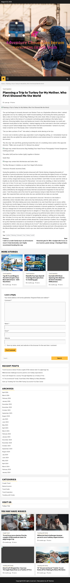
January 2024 (6, 472)
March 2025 (5, 431)
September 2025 (7, 413)
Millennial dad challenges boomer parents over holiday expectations (22, 373)
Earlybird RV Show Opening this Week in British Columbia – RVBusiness (56, 278)
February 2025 (6, 434)
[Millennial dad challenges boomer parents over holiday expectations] (52, 522)
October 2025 (6, 410)
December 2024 (7, 440)
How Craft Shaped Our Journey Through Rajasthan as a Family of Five (23, 376)
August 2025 (6, 416)
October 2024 (6, 446)
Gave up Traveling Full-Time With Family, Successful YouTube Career (22, 381)
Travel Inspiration (7, 89)
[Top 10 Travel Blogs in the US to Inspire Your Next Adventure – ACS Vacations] (12, 263)
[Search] (67, 79)
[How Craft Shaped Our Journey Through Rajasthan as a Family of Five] (17, 555)
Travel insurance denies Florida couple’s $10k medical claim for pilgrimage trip (25, 370)
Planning (13, 235)
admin (13, 102)
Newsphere (41, 581)
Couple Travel (6, 483)
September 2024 (7, 449)
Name (7, 323)
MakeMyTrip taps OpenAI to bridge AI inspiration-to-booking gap (35, 278)
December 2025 (7, 404)
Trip (24, 235)
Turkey (28, 235)
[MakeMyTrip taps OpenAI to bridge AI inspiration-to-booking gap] (35, 263)
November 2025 (7, 407)
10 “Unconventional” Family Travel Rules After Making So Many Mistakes (23, 378)
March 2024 (5, 466)
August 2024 (6, 452)
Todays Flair (6, 506)
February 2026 (6, 398)
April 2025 (5, 428)
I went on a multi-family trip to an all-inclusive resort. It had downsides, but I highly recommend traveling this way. (18, 242)
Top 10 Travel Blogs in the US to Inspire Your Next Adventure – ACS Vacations (11, 278)
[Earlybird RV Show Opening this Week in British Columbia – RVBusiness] (58, 263)
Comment (8, 300)
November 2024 (7, 443)
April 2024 (5, 463)
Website (7, 338)
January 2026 (6, 401)
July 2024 (5, 455)
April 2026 (5, 392)
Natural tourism (7, 486)
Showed (19, 235)
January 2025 (6, 437)
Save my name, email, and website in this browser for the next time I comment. (32, 345)
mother (8, 235)
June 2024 (5, 457)
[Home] (3, 79)
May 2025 (5, 425)
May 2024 (5, 460)
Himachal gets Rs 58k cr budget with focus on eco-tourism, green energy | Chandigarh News (51, 241)
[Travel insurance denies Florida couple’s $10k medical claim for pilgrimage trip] (17, 522)
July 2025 (5, 419)
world (32, 235)
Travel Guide (6, 489)
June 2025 (5, 422)
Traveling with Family (8, 495)
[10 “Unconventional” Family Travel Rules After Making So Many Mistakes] (52, 555)
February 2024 (6, 469)
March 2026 (5, 395)
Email (7, 331)
